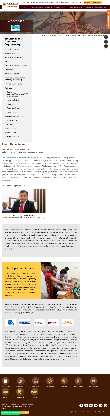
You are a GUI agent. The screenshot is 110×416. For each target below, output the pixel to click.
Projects (10, 124)
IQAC (62, 2)
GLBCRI (67, 2)
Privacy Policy (70, 412)
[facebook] (81, 405)
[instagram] (100, 405)
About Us (27, 7)
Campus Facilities (37, 7)
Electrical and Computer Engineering (94, 35)
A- (106, 41)
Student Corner (43, 2)
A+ (106, 37)
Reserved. (105, 412)
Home (44, 35)
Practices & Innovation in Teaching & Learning (15, 79)
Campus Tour (74, 2)
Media (81, 2)
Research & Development (94, 7)
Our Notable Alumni (13, 137)
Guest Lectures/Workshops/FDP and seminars (17, 94)
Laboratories (10, 70)
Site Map (89, 412)
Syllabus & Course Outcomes (16, 66)
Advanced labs (10, 133)
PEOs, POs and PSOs (13, 57)
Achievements (10, 129)
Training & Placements (76, 7)
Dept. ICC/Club (13, 108)
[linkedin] (91, 405)
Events (106, 7)
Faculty (7, 62)
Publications (12, 120)
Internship (11, 104)
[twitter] (86, 405)
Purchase (63, 412)
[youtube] (96, 405)
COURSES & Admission (60, 7)
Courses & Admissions (55, 35)
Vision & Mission (11, 53)
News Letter (12, 112)
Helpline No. (92, 2)
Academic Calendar (12, 74)
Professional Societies (14, 84)
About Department (12, 49)
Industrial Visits (13, 100)
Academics (48, 7)
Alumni (36, 2)
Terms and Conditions (80, 412)
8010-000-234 (22, 412)
